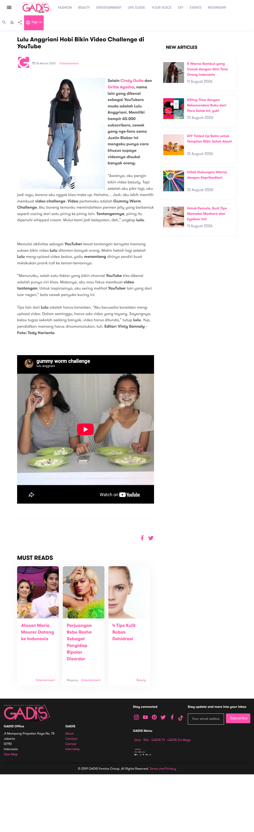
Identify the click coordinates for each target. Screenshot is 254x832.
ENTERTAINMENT (109, 7)
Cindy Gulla (132, 80)
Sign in (36, 22)
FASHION (65, 7)
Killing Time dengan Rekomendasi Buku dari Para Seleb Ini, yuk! (206, 105)
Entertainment (69, 64)
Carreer (71, 744)
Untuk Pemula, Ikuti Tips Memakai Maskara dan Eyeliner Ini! (207, 213)
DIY (181, 7)
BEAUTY (84, 7)
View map (11, 754)
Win (146, 740)
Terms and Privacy (163, 768)
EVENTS (195, 7)
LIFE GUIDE (136, 7)
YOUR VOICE (161, 7)
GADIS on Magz (179, 740)
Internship (72, 749)
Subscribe (239, 718)
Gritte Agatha (121, 87)
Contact (71, 738)
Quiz (137, 740)
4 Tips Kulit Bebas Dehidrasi (124, 632)
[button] (151, 538)
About (69, 733)
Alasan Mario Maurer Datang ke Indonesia (37, 632)
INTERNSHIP (217, 7)
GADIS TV (158, 740)
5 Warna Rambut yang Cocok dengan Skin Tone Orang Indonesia (207, 69)
